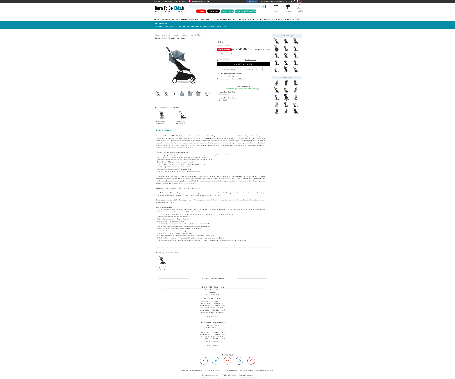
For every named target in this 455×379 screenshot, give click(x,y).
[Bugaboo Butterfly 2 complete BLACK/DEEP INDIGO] (286, 97)
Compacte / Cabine (196, 35)
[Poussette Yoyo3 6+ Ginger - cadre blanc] (276, 41)
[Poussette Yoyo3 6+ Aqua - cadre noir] (295, 48)
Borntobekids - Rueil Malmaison (228, 98)
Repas (197, 19)
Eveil (230, 19)
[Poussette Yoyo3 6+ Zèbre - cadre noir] (295, 41)
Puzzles (296, 19)
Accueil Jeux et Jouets (163, 35)
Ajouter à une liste (252, 69)
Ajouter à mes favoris (228, 69)
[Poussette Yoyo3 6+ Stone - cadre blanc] (276, 62)
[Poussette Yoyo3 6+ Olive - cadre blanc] (295, 55)
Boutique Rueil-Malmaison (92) (245, 11)
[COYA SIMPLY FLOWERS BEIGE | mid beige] (295, 97)
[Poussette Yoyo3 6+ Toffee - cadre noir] (295, 69)
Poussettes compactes (246, 375)
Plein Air (288, 19)
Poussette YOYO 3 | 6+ (229, 77)
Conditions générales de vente (192, 370)
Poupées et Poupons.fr (229, 375)
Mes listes (288, 11)
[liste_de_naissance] (288, 9)
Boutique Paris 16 (227, 11)
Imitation (245, 19)
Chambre (164, 19)
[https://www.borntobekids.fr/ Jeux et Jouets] (170, 8)
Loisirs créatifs (256, 19)
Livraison (219, 370)
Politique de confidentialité (264, 370)
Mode (207, 19)
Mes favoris (276, 11)
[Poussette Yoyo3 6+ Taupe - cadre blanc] (295, 62)
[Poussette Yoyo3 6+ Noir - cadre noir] (276, 97)
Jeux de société (278, 19)
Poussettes (173, 19)
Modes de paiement (231, 370)
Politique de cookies (246, 370)
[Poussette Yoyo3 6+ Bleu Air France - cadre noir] (286, 62)
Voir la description (250, 60)
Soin (202, 19)
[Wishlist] (276, 9)
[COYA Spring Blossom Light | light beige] (276, 83)
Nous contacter (209, 370)
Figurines (267, 19)
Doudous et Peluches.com (210, 375)
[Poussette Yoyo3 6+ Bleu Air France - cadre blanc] (286, 55)
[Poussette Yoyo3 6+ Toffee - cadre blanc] (276, 55)
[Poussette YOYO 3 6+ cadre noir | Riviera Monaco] (276, 69)
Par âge (156, 19)
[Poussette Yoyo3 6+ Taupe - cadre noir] (286, 48)
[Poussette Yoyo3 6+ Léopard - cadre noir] (286, 69)
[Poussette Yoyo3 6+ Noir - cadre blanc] (286, 41)
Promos (201, 11)
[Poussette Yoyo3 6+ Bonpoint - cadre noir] (276, 48)
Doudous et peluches (219, 19)
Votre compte (252, 1)
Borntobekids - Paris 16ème (227, 92)
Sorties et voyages (186, 19)
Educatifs (237, 19)
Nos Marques (213, 11)
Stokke (220, 42)
